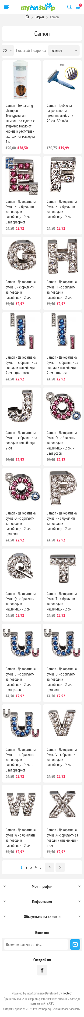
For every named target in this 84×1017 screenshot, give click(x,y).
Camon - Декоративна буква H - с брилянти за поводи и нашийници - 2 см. (62, 289)
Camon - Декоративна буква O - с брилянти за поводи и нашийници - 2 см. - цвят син (21, 523)
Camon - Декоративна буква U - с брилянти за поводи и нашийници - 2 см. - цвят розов (21, 679)
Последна (60, 867)
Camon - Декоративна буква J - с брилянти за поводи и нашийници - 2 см (21, 440)
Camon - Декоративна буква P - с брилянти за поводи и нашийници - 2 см (62, 520)
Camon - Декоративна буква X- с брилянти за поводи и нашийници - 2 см (62, 837)
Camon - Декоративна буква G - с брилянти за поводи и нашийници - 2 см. (21, 289)
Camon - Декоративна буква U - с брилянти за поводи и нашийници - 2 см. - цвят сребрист (21, 760)
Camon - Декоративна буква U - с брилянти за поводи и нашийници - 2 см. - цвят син (62, 679)
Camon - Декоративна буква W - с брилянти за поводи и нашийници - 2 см (21, 837)
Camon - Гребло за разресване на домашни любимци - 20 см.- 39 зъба (61, 113)
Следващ (49, 867)
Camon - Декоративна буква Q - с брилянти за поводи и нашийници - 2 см (21, 601)
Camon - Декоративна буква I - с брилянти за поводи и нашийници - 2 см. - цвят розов (21, 365)
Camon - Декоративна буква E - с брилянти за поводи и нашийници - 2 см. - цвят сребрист (21, 212)
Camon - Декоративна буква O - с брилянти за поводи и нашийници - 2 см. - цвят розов (62, 443)
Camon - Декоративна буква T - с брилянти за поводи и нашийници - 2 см (62, 601)
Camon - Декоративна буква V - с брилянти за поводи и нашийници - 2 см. (62, 757)
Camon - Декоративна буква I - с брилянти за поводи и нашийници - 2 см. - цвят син (62, 365)
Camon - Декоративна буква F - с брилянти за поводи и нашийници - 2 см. (62, 209)
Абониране (75, 944)
